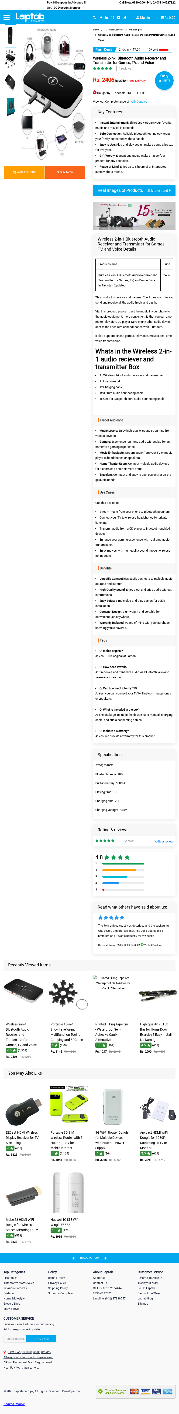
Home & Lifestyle (13, 1298)
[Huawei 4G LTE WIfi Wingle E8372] (68, 1212)
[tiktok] (125, 17)
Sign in (144, 17)
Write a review (164, 841)
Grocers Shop (11, 1303)
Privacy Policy (57, 1283)
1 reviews (125, 68)
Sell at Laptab (146, 1288)
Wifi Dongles (139, 101)
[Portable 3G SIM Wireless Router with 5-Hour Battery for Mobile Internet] (68, 1125)
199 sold (152, 49)
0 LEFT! (164, 81)
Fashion (8, 1293)
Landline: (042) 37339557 (109, 1298)
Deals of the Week (149, 1293)
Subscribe (41, 1339)
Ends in (124, 49)
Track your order (148, 1283)
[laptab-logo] (30, 17)
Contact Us (100, 1283)
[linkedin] (106, 17)
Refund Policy (56, 1278)
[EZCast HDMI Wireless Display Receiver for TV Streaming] (23, 1125)
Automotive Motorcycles (18, 1283)
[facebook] (101, 17)
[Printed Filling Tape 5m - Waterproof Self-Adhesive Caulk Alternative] (113, 1016)
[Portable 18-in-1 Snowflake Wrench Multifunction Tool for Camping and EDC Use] (68, 1016)
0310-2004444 (141, 2)
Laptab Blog (145, 1298)
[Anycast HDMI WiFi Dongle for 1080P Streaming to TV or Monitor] (158, 1125)
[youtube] (118, 17)
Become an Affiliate (150, 1278)
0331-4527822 (166, 2)
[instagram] (112, 17)
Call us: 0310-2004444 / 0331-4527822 (108, 1291)
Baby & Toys (11, 1308)
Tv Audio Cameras (15, 1288)
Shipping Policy (58, 1288)
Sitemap (143, 1303)
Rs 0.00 (170, 17)
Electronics (10, 1278)
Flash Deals (104, 49)
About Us (99, 1278)
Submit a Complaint (61, 1293)
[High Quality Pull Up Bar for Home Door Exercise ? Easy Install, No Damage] (158, 1016)
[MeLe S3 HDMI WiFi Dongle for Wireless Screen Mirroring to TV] (23, 1212)
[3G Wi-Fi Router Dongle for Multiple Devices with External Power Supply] (113, 1125)
